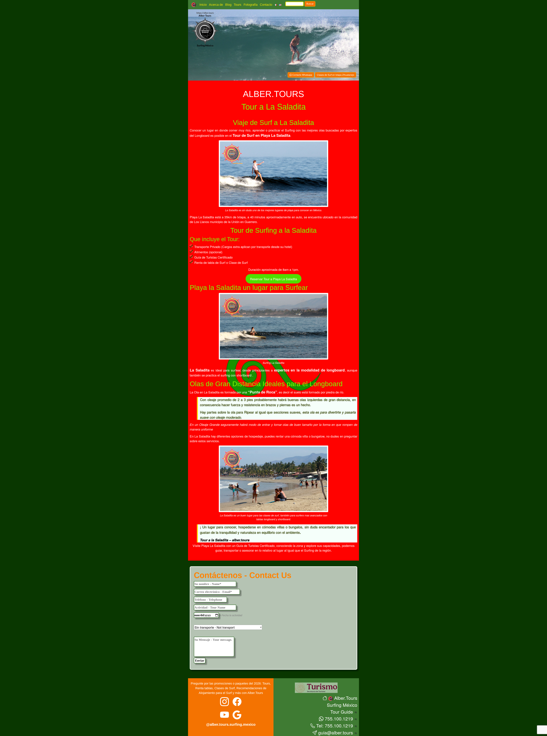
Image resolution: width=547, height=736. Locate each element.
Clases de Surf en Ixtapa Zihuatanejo (335, 74)
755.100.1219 (338, 718)
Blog (228, 4)
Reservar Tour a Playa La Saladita (273, 279)
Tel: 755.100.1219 (334, 725)
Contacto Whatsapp (302, 74)
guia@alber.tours (335, 732)
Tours (237, 4)
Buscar (310, 4)
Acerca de (216, 4)
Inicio (203, 4)
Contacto (266, 4)
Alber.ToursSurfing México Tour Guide (342, 705)
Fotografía (251, 4)
